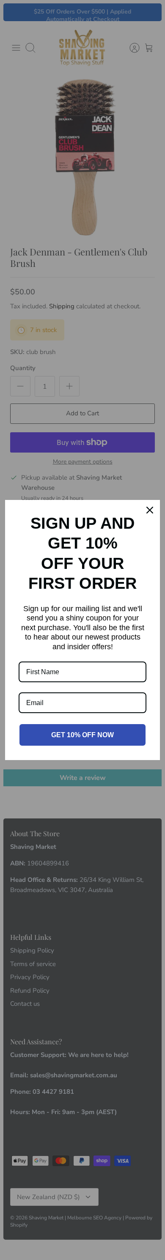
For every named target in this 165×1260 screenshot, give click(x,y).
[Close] (150, 510)
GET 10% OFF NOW (82, 734)
